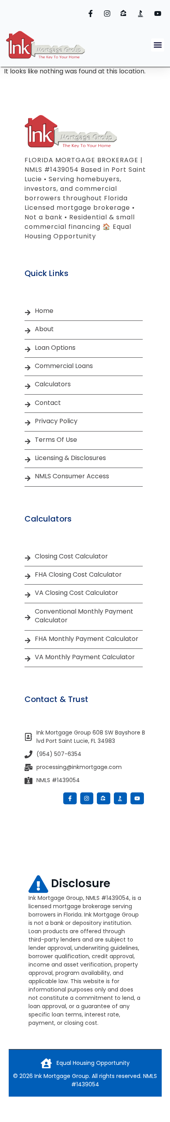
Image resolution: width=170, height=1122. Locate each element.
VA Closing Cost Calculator (76, 593)
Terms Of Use (56, 439)
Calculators (53, 384)
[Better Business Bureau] (141, 13)
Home (44, 311)
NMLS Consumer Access (72, 476)
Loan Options (55, 347)
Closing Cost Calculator (71, 556)
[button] (157, 45)
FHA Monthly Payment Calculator (86, 639)
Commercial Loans (64, 366)
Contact (48, 403)
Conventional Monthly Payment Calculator (84, 616)
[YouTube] (158, 13)
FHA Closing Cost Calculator (78, 574)
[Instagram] (108, 13)
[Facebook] (91, 13)
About (44, 329)
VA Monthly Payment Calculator (85, 657)
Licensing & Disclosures (70, 458)
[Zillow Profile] (125, 13)
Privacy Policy (56, 421)
